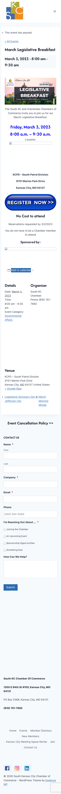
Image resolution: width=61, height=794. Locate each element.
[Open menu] (54, 11)
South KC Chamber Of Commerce (24, 678)
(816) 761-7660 (13, 708)
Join (52, 741)
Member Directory (41, 730)
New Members (30, 736)
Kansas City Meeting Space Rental (26, 741)
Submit (10, 587)
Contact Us (30, 747)
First (6, 450)
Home (12, 730)
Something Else (14, 550)
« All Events (12, 41)
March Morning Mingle (43, 400)
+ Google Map (13, 388)
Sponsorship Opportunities (20, 543)
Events (23, 730)
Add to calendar (21, 270)
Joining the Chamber (17, 529)
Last (6, 464)
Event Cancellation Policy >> (30, 423)
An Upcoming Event (16, 536)
